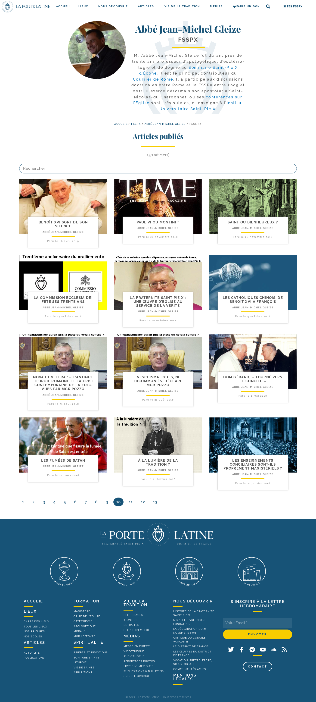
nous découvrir (193, 601)
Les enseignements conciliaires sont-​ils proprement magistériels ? (252, 464)
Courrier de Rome (153, 79)
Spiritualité (88, 642)
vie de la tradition (135, 603)
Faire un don (248, 6)
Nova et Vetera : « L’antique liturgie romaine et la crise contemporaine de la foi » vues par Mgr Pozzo (63, 383)
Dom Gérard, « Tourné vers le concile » (252, 379)
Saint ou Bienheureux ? (253, 222)
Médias (216, 6)
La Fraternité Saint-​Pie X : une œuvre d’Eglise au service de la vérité (158, 302)
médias (132, 636)
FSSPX (136, 123)
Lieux (83, 6)
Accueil (63, 6)
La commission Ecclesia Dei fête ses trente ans (63, 300)
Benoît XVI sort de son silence (63, 224)
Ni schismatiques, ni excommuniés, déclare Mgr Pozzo (158, 381)
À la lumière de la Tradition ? (158, 462)
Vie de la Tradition (182, 6)
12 (143, 502)
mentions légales (184, 677)
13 (155, 502)
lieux (30, 611)
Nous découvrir (113, 6)
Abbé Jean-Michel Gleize (165, 123)
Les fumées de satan (63, 460)
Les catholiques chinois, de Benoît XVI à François (253, 300)
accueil (120, 123)
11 (131, 502)
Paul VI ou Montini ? (158, 222)
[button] (268, 6)
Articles (146, 6)
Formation (86, 601)
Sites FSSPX (293, 6)
